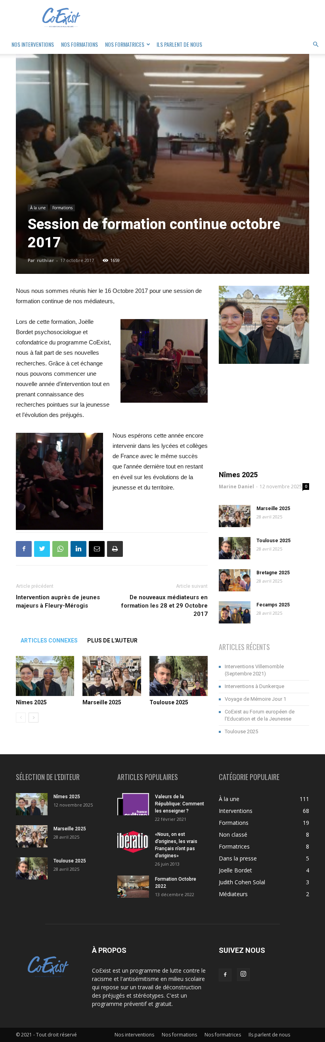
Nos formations (79, 44)
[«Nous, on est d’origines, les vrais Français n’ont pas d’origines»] (133, 842)
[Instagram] (243, 974)
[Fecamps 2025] (234, 612)
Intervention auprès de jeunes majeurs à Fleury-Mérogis (58, 601)
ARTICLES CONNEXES (49, 640)
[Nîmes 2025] (45, 676)
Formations (62, 207)
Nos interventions (32, 44)
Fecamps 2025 (273, 605)
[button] (315, 44)
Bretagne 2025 (273, 572)
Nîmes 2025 (31, 702)
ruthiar (45, 260)
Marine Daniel (236, 486)
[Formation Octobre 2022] (133, 887)
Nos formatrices (124, 44)
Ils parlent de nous (179, 44)
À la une (38, 207)
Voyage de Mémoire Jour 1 (255, 699)
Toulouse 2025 (168, 702)
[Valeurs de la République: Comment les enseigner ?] (133, 804)
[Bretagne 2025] (234, 580)
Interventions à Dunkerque (254, 686)
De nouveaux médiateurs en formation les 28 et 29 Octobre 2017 (164, 606)
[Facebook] (225, 975)
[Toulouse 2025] (178, 676)
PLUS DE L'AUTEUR (112, 640)
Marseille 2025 (101, 702)
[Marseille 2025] (111, 676)
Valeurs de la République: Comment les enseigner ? (179, 804)
